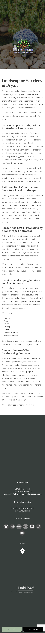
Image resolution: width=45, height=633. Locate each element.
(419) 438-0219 (26, 491)
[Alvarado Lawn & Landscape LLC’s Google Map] (22, 552)
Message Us (33, 629)
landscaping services (30, 94)
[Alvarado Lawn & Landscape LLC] (22, 46)
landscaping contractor (12, 361)
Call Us (11, 629)
